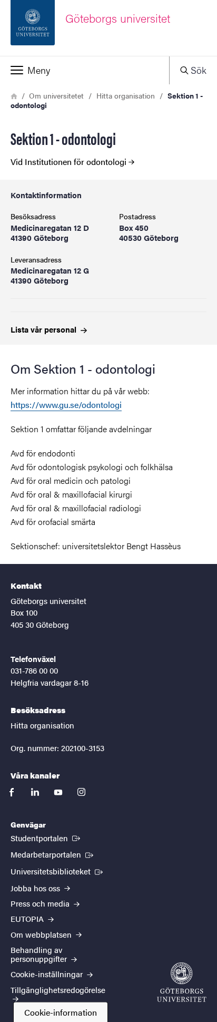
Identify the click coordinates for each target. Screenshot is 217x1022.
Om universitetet (56, 95)
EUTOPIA (28, 918)
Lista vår (44, 329)
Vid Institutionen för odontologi (68, 162)
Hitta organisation (125, 95)
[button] (84, 70)
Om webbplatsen (42, 934)
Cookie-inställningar (48, 973)
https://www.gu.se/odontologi (66, 404)
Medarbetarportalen (53, 854)
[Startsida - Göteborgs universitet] (182, 982)
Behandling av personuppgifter (40, 954)
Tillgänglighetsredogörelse (58, 989)
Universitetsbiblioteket (58, 871)
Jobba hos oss (36, 887)
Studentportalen (46, 837)
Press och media (41, 903)
